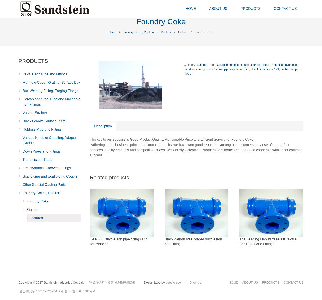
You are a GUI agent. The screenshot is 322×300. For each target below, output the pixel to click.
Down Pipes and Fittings (42, 151)
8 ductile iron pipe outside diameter (239, 64)
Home (112, 32)
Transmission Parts (37, 160)
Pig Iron (166, 32)
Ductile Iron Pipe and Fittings (45, 74)
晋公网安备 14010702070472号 (42, 291)
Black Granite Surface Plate (44, 121)
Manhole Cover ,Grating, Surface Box (51, 82)
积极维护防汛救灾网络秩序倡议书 (112, 282)
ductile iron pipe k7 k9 (265, 69)
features (183, 32)
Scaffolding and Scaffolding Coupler (51, 176)
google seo (173, 282)
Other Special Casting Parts (44, 184)
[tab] (103, 126)
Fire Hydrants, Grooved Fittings (47, 168)
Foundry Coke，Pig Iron (138, 32)
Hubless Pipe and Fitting (42, 129)
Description (103, 126)
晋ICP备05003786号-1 (80, 291)
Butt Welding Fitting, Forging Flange (51, 91)
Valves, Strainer (35, 113)
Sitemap (195, 282)
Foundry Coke (38, 201)
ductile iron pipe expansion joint (229, 69)
